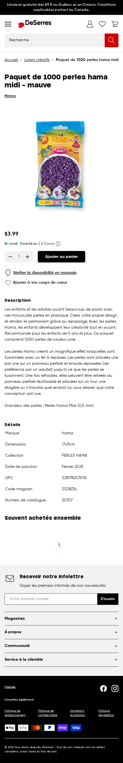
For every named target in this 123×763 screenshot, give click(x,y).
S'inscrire (108, 599)
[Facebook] (103, 688)
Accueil (11, 60)
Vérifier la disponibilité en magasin (45, 273)
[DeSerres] (34, 24)
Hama (10, 96)
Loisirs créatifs (36, 60)
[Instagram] (115, 688)
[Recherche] (111, 40)
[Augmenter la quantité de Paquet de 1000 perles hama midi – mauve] (27, 256)
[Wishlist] (102, 24)
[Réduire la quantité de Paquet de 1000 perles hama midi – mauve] (10, 256)
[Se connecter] (89, 24)
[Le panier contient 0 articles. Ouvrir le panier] (115, 24)
